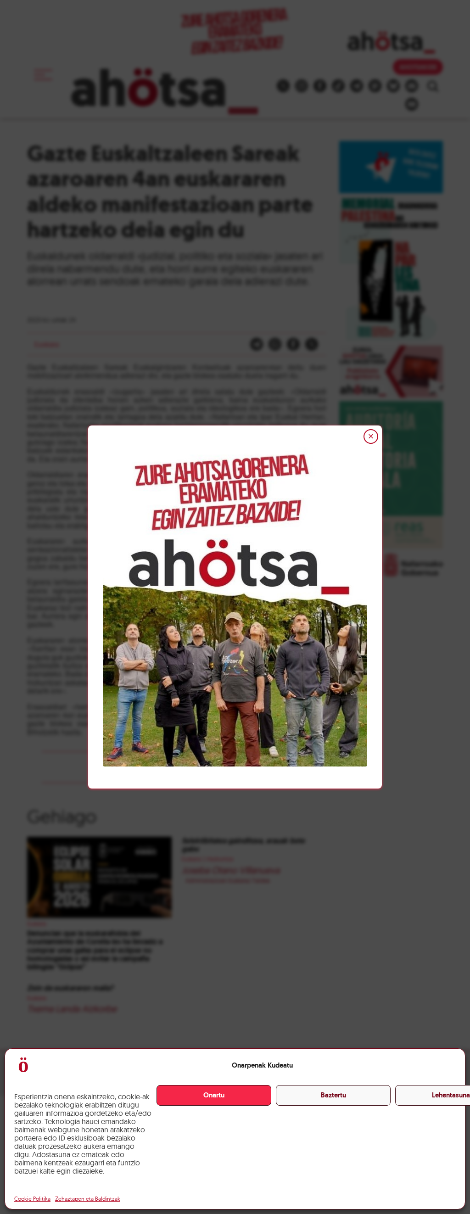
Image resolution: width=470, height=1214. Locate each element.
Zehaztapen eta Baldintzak (87, 1198)
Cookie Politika (32, 1198)
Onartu (213, 1095)
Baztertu (333, 1095)
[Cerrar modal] (371, 436)
